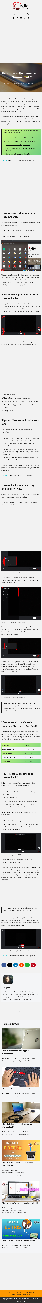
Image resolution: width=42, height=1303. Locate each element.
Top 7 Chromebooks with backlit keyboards (21, 955)
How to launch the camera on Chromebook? (19, 138)
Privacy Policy (16, 1295)
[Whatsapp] (27, 965)
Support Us (26, 1295)
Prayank (8, 83)
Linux (22, 1058)
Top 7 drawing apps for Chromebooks (20, 475)
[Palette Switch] (15, 14)
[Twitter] (17, 18)
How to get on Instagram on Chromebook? (20, 1203)
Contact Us (19, 1292)
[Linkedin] (24, 18)
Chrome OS (16, 1058)
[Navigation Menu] (21, 13)
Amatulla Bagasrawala (10, 1170)
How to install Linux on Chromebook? (18, 1088)
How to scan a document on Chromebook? (19, 154)
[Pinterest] (33, 965)
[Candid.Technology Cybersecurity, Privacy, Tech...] (21, 5)
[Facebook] (13, 18)
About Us (10, 1292)
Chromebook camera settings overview (18, 145)
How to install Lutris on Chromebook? (18, 1240)
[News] (28, 18)
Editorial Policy (30, 1292)
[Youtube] (21, 18)
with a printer (27, 910)
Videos (33, 1058)
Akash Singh (7, 1058)
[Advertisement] (21, 41)
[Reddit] (21, 965)
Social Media (13, 1210)
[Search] (28, 14)
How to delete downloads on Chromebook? (21, 160)
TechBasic (27, 1058)
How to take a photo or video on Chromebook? (20, 141)
